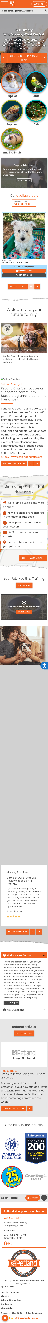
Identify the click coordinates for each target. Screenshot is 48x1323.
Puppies (12, 96)
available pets (27, 195)
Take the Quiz (11, 1003)
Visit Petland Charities (14, 463)
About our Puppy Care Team (24, 57)
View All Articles (24, 1033)
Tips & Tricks (9, 1071)
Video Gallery (8, 1308)
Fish (36, 124)
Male (7, 260)
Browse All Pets (17, 286)
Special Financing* (10, 1292)
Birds (36, 96)
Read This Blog (10, 1108)
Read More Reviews (17, 931)
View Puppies (24, 180)
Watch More (24, 585)
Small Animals (12, 152)
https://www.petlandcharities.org (21, 457)
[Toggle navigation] (4, 3)
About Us (5, 1296)
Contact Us (6, 1304)
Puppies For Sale (22, 203)
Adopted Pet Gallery (11, 1300)
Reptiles (12, 124)
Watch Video (24, 612)
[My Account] (46, 11)
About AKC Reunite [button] (33, 558)
